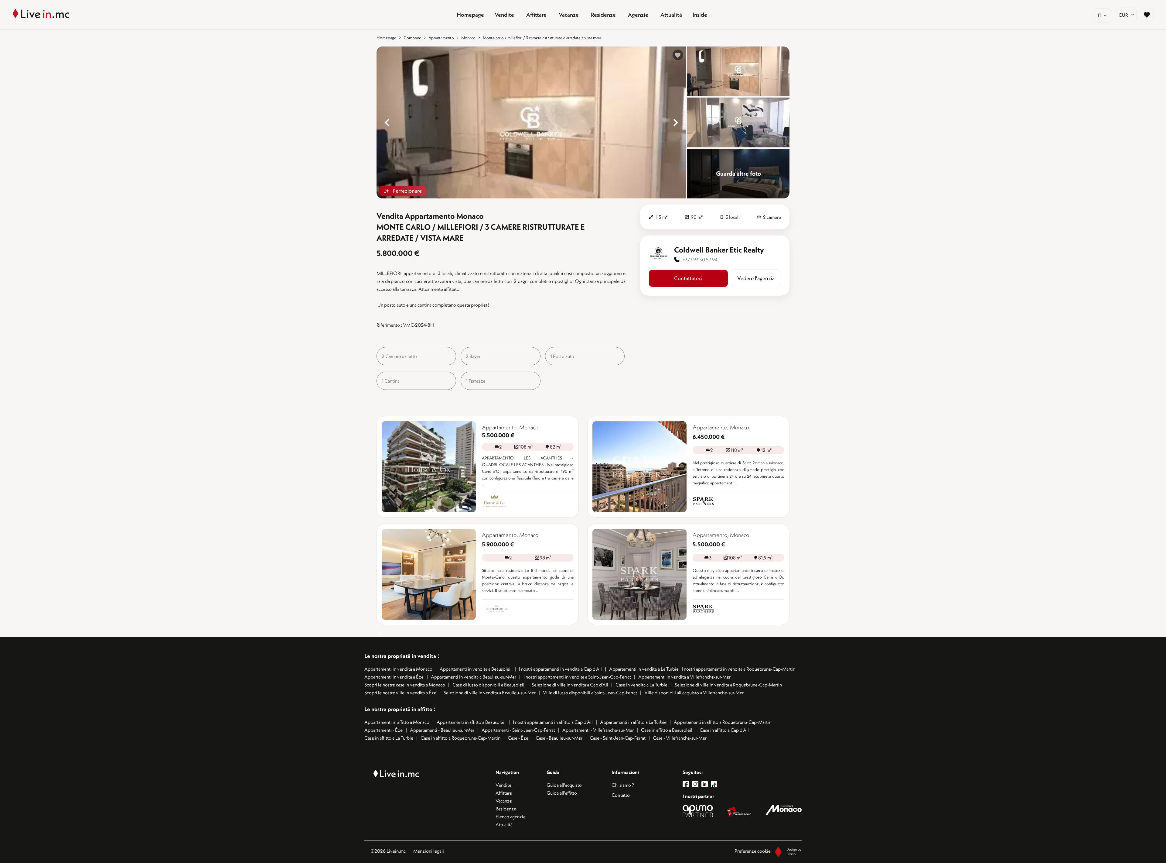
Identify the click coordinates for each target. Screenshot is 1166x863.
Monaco (468, 37)
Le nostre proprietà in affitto (399, 709)
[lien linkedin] (706, 784)
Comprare (412, 37)
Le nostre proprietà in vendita (400, 655)
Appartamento (441, 37)
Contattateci (688, 278)
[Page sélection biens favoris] (1147, 15)
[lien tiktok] (714, 784)
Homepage (386, 37)
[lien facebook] (687, 784)
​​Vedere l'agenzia (756, 278)
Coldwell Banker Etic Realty (719, 250)
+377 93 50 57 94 (700, 259)
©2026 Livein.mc (388, 851)
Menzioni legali (428, 851)
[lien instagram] (696, 784)
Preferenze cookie (753, 851)
